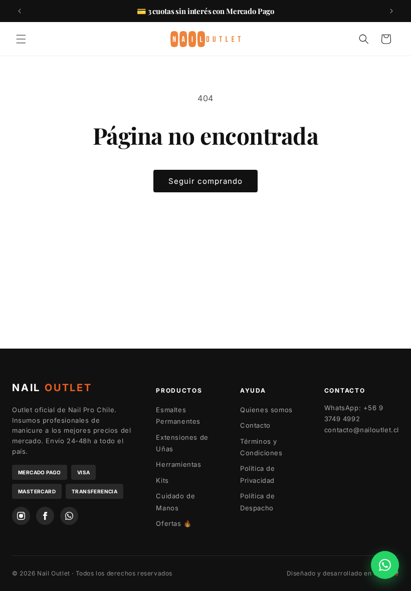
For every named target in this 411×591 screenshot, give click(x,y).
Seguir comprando (205, 181)
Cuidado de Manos (175, 501)
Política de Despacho (257, 501)
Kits (162, 480)
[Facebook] (45, 516)
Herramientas (178, 464)
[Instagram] (21, 516)
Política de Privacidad (257, 474)
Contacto (255, 425)
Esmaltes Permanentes (178, 415)
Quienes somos (266, 410)
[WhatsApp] (69, 516)
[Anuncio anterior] (20, 11)
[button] (21, 39)
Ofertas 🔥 (173, 523)
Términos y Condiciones (261, 447)
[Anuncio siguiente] (391, 11)
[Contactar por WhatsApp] (385, 565)
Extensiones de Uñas (182, 443)
